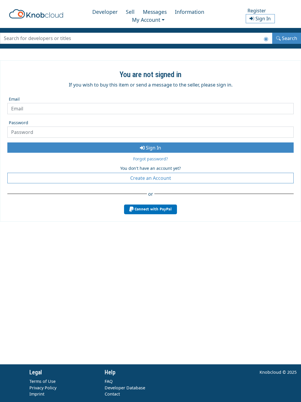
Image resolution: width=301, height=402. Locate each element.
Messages (155, 11)
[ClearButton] (266, 39)
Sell (130, 11)
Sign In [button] (262, 18)
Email (14, 99)
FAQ (109, 381)
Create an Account (150, 178)
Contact (112, 394)
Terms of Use (42, 381)
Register (257, 10)
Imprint (36, 394)
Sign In (153, 147)
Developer (105, 11)
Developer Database (125, 388)
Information (189, 11)
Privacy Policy (42, 388)
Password (18, 122)
